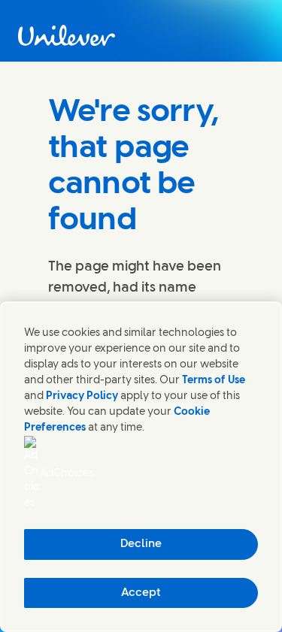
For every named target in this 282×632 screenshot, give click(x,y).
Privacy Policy (82, 396)
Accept (141, 593)
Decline (141, 544)
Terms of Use (213, 380)
